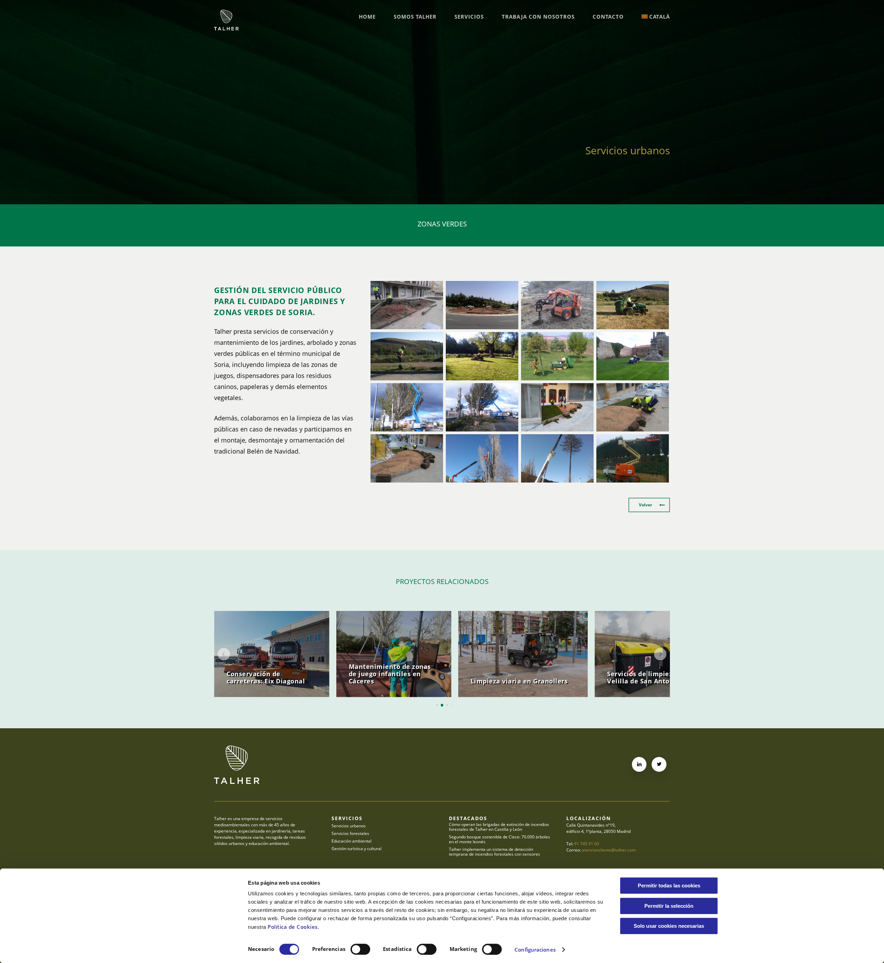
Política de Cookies (293, 926)
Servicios (469, 16)
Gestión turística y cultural (357, 848)
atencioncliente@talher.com (609, 850)
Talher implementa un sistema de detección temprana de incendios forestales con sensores (494, 852)
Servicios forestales (350, 833)
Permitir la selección (668, 906)
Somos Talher (415, 16)
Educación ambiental (352, 841)
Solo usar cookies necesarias (669, 926)
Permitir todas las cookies (669, 885)
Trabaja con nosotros (538, 16)
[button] (649, 505)
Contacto (608, 16)
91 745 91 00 (586, 844)
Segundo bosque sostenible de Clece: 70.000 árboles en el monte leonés (499, 839)
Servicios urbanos (349, 826)
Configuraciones (535, 949)
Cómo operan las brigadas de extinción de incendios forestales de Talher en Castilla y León (499, 827)
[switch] (360, 949)
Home (367, 16)
